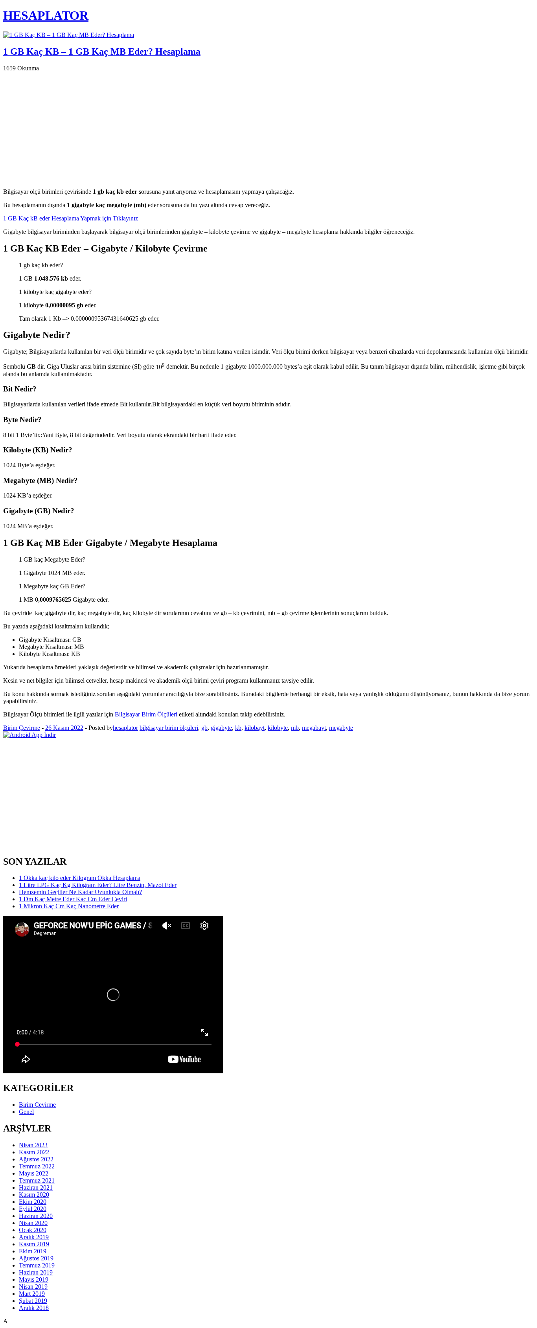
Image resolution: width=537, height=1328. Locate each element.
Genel (26, 1111)
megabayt (314, 727)
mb (295, 727)
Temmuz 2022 (37, 1166)
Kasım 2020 (34, 1194)
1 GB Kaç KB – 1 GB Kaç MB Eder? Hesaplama (101, 51)
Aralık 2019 (34, 1237)
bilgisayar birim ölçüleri (169, 727)
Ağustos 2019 (36, 1258)
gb (204, 727)
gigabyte (221, 727)
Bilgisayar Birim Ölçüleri (146, 714)
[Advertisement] (239, 127)
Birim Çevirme (21, 727)
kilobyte (278, 727)
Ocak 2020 (32, 1230)
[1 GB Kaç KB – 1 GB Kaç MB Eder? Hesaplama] (68, 34)
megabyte (341, 727)
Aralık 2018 (34, 1307)
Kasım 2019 (34, 1244)
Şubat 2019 (33, 1300)
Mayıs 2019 (33, 1279)
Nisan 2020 (33, 1223)
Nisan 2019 (33, 1286)
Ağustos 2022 (36, 1159)
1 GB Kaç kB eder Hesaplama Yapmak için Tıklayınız (70, 218)
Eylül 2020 (32, 1208)
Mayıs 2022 (33, 1173)
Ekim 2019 (32, 1251)
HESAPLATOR (45, 15)
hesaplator (125, 727)
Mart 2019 (32, 1293)
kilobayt (255, 727)
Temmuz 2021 (37, 1180)
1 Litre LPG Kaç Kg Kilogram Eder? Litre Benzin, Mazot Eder (98, 885)
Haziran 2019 (36, 1272)
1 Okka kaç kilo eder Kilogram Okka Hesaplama (79, 877)
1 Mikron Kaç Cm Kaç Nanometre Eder (69, 906)
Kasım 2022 (34, 1152)
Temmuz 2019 (37, 1265)
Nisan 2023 (33, 1145)
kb (238, 727)
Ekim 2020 (32, 1201)
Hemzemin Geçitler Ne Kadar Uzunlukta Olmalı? (80, 892)
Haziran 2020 (36, 1215)
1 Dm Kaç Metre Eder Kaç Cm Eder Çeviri (73, 899)
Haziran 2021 (36, 1187)
